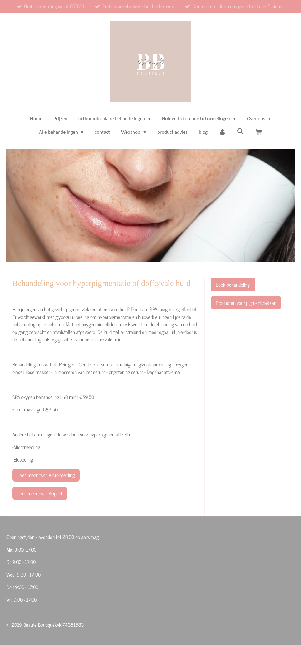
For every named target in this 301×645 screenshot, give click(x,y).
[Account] (222, 132)
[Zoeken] (240, 131)
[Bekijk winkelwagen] (258, 132)
